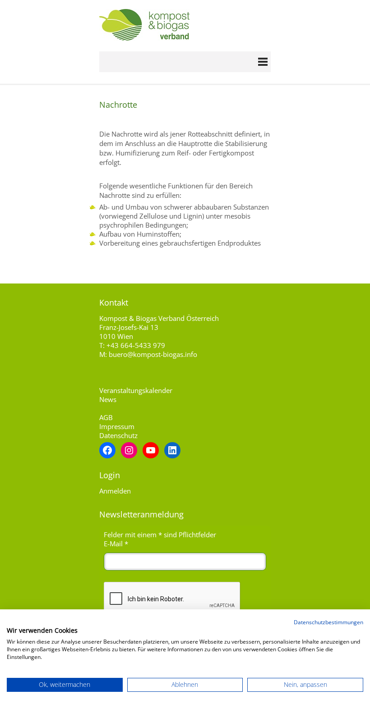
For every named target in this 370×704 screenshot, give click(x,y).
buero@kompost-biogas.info (153, 354)
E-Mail (116, 543)
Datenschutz (118, 435)
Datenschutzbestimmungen (328, 622)
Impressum (116, 426)
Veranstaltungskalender (135, 390)
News (107, 399)
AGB (106, 417)
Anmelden (115, 490)
